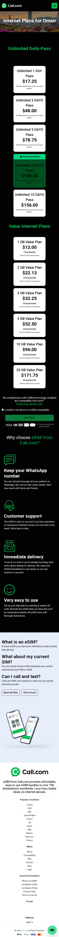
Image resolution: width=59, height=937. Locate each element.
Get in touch (29, 692)
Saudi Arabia (29, 815)
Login (29, 869)
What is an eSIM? (29, 881)
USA (29, 808)
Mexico (29, 833)
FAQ (29, 859)
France (29, 819)
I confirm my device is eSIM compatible (26, 409)
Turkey (29, 805)
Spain (29, 826)
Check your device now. (29, 403)
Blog (29, 866)
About (29, 852)
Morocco (30, 837)
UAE (30, 812)
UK (29, 822)
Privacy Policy (29, 891)
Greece (29, 840)
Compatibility (30, 855)
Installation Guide (29, 884)
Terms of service (29, 895)
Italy (29, 829)
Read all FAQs (11, 692)
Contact (29, 862)
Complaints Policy (29, 888)
